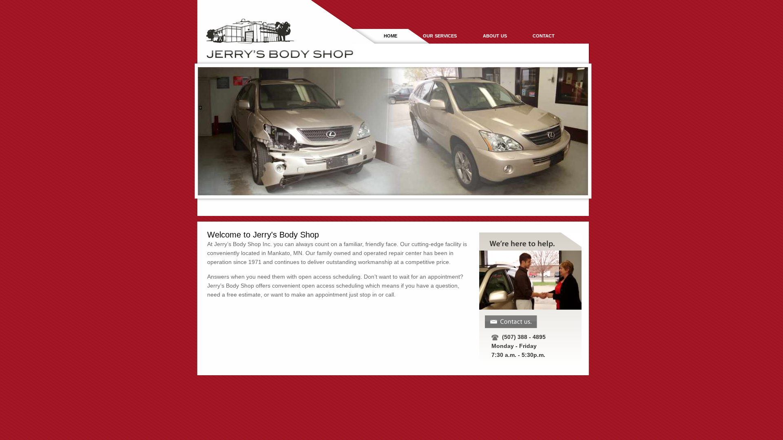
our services (440, 35)
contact (544, 35)
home (390, 35)
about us (495, 35)
